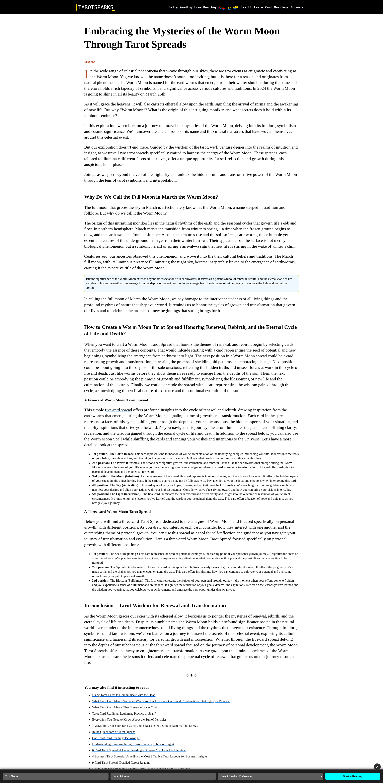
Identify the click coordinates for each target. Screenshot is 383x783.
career (233, 7)
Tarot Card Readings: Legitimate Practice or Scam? (124, 713)
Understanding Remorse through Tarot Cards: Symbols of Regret (133, 744)
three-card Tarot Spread (142, 521)
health (246, 7)
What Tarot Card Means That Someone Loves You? (124, 707)
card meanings (276, 7)
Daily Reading (180, 7)
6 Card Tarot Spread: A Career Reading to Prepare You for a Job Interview (139, 750)
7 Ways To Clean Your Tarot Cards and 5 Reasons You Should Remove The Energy (145, 725)
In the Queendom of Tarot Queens (113, 732)
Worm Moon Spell (106, 439)
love (222, 7)
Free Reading (205, 7)
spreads (297, 7)
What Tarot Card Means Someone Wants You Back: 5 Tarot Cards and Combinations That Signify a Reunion (161, 701)
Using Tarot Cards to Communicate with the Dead (123, 695)
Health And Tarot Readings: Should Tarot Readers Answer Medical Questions (141, 768)
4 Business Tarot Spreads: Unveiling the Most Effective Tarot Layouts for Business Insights (149, 756)
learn (258, 7)
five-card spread (118, 410)
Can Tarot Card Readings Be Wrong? (115, 738)
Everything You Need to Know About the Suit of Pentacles (129, 719)
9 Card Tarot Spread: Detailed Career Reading (121, 762)
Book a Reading (352, 776)
